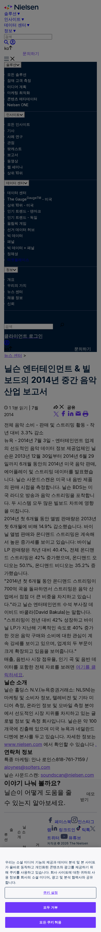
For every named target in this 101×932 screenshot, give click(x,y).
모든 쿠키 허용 (50, 922)
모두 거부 (50, 907)
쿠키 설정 (50, 892)
